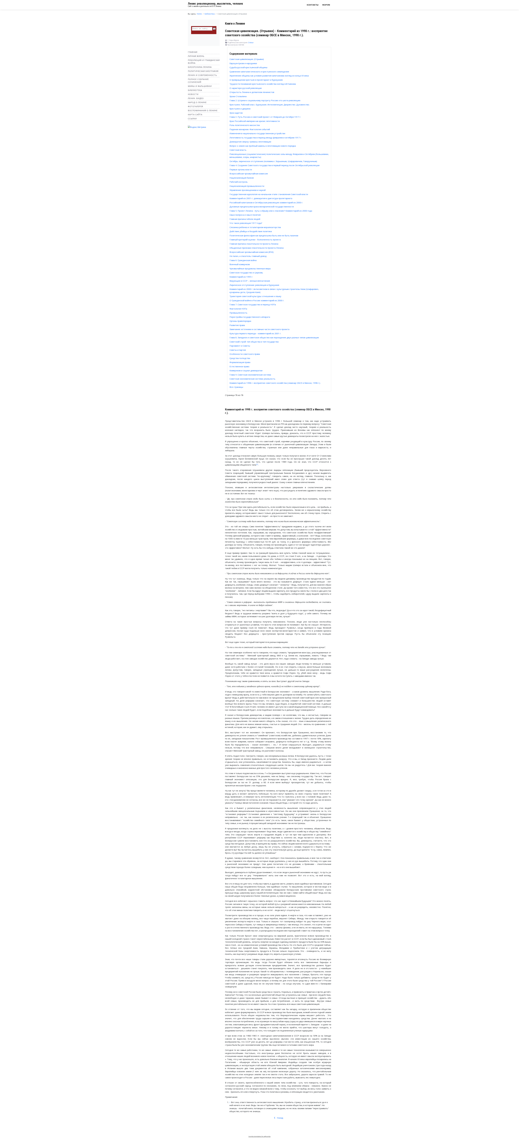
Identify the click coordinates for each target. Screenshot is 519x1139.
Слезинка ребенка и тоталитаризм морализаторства (255, 227)
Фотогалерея (195, 106)
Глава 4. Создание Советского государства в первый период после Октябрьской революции (274, 165)
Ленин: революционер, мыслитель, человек (215, 3)
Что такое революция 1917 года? (245, 223)
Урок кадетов (236, 112)
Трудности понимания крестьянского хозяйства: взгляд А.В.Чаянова (262, 84)
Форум (326, 4)
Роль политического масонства (244, 125)
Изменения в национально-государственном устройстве (257, 133)
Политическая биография (203, 71)
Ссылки (192, 118)
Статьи (250, 42)
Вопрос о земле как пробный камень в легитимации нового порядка (262, 145)
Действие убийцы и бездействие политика (250, 231)
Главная (192, 52)
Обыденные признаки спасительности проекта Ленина (256, 247)
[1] (257, 464)
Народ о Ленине (197, 102)
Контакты (312, 4)
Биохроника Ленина (200, 67)
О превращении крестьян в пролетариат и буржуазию (256, 79)
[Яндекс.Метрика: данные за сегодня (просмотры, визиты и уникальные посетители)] (197, 127)
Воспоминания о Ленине (202, 110)
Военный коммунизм (239, 264)
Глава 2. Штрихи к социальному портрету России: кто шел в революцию (264, 100)
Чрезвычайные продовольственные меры (250, 268)
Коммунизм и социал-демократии (245, 370)
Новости (193, 94)
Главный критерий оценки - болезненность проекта (255, 239)
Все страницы (236, 387)
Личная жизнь (196, 56)
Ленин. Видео (196, 98)
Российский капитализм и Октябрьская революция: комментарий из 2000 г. (266, 202)
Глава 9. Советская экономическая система (250, 374)
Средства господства (239, 358)
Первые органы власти (240, 169)
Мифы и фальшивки (200, 86)
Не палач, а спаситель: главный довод (248, 256)
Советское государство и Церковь (246, 272)
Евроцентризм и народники (243, 63)
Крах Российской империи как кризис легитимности (254, 121)
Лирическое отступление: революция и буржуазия (254, 285)
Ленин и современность (202, 75)
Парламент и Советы (239, 345)
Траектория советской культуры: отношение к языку (255, 296)
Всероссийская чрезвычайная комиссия (248, 173)
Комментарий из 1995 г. (241, 276)
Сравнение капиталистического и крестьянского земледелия (259, 71)
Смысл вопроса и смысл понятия (245, 214)
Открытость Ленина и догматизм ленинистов (251, 92)
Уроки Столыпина (238, 96)
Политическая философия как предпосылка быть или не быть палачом (263, 235)
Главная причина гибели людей (244, 219)
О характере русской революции (245, 88)
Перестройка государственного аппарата (249, 317)
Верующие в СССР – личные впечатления (249, 280)
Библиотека (195, 90)
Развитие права (237, 325)
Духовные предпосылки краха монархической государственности (261, 206)
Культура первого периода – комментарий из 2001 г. (255, 333)
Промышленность (238, 312)
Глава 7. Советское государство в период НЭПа (252, 304)
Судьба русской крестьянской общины (248, 67)
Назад (279, 1117)
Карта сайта (195, 114)
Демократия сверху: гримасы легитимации (250, 141)
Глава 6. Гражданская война (243, 260)
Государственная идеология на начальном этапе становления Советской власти (268, 194)
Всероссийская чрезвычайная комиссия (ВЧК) (251, 252)
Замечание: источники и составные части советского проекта (259, 329)
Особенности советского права (244, 354)
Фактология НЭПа (238, 308)
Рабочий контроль (238, 181)
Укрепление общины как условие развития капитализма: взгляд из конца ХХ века (269, 75)
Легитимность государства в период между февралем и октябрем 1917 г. (265, 137)
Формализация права (239, 362)
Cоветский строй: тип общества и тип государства (254, 341)
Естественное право (239, 366)
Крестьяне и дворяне (240, 108)
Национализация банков (241, 177)
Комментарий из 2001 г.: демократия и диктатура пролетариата (260, 198)
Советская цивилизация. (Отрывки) (246, 59)
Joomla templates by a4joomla (259, 1136)
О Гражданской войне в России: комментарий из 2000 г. (256, 300)
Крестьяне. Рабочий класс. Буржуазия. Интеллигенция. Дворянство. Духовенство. (269, 104)
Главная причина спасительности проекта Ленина (253, 243)
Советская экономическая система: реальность (252, 378)
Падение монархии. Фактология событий (249, 129)
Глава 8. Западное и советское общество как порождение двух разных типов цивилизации (274, 337)
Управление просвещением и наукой (247, 190)
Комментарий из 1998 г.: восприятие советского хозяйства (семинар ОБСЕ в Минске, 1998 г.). (274, 383)
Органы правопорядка (240, 321)
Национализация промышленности (246, 186)
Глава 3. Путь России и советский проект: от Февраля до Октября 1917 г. (265, 117)
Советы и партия (237, 350)
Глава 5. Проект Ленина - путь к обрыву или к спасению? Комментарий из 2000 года (270, 210)
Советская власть (237, 150)
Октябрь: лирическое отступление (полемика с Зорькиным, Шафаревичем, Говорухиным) (273, 161)
